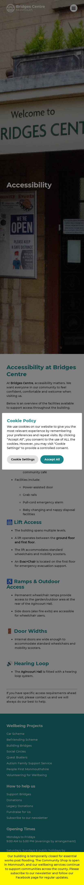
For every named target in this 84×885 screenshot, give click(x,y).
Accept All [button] (52, 459)
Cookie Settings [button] (22, 459)
